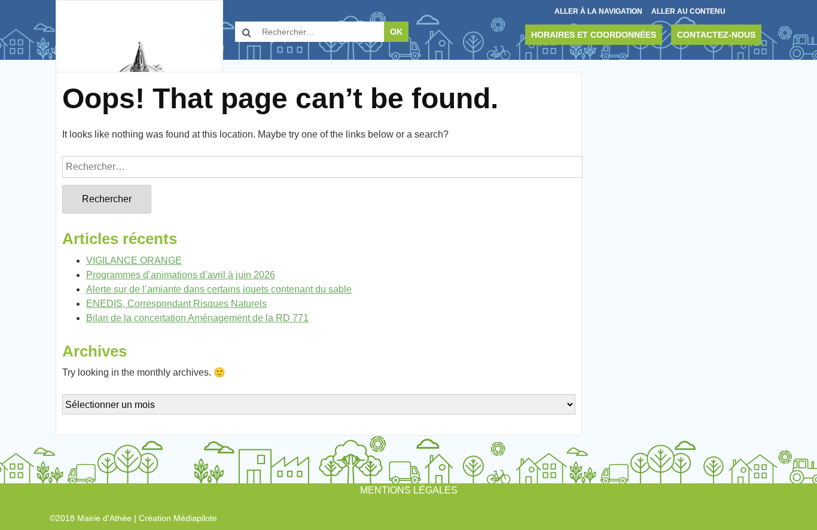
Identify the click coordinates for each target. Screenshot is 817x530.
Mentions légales (409, 490)
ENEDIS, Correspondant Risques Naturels (176, 303)
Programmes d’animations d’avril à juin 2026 (180, 275)
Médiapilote (195, 518)
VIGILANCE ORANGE (134, 260)
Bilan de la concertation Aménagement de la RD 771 (197, 318)
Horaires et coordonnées (593, 34)
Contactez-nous (716, 34)
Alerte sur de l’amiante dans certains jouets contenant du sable (219, 289)
